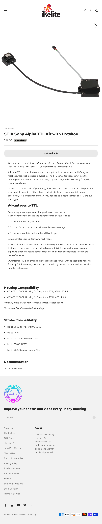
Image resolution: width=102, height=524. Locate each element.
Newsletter (9, 453)
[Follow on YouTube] (18, 505)
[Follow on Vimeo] (24, 505)
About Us (8, 427)
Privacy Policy (11, 463)
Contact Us (9, 433)
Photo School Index (13, 458)
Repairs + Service (12, 473)
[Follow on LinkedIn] (31, 505)
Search (7, 478)
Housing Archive (12, 443)
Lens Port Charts (12, 448)
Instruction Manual (13, 368)
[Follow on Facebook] (5, 505)
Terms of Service (12, 493)
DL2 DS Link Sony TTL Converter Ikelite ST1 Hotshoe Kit (44, 166)
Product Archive (12, 468)
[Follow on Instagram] (12, 505)
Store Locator (11, 488)
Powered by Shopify (27, 514)
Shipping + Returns (13, 483)
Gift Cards (9, 438)
